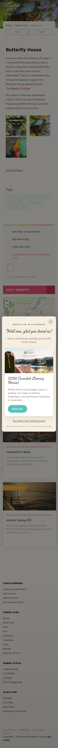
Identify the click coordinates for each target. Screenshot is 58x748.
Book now (17, 409)
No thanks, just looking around (29, 421)
